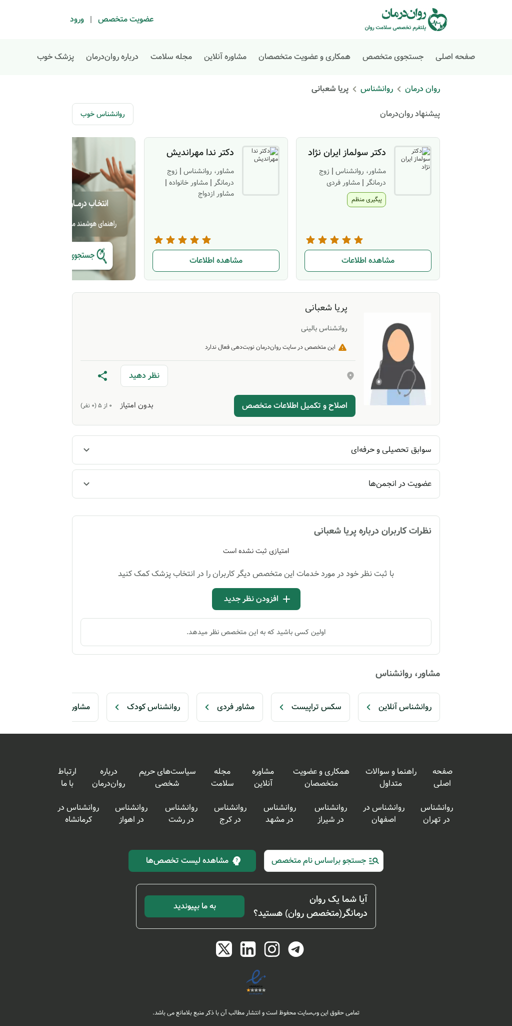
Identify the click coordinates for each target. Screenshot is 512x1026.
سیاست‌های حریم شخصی (167, 777)
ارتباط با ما (67, 777)
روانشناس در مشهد (280, 813)
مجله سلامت (171, 57)
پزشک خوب (55, 57)
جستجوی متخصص (393, 57)
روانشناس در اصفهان (383, 813)
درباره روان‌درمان (112, 57)
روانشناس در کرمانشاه (78, 813)
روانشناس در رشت (181, 813)
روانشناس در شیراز (330, 813)
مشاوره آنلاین (225, 57)
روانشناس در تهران (436, 813)
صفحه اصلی (455, 57)
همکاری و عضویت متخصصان (304, 57)
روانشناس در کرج (230, 813)
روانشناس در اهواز (131, 813)
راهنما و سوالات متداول (391, 777)
